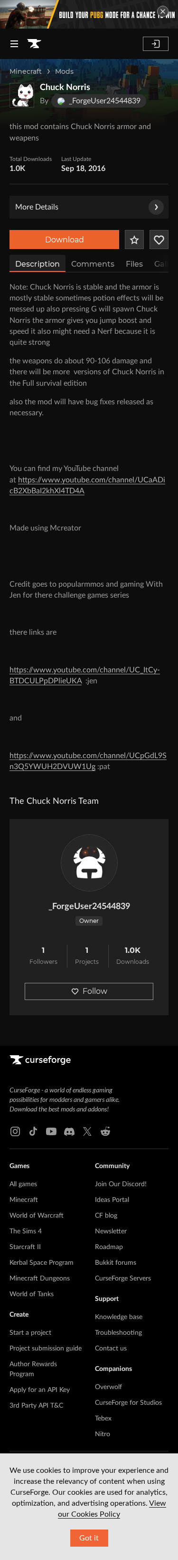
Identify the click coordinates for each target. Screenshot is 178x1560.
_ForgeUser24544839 (89, 906)
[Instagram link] (15, 1131)
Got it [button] (89, 1538)
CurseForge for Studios (128, 1403)
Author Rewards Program (33, 1369)
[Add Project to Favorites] (134, 239)
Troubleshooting (118, 1333)
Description (37, 264)
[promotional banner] (89, 14)
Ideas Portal (112, 1200)
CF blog (106, 1215)
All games (23, 1184)
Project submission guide (45, 1348)
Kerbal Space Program (41, 1263)
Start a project (30, 1333)
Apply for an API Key (39, 1390)
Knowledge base (118, 1317)
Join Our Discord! (121, 1184)
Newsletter (111, 1231)
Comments (92, 264)
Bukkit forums (115, 1263)
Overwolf (108, 1387)
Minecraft (25, 71)
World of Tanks (31, 1294)
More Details (36, 207)
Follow (95, 991)
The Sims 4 (25, 1231)
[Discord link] (69, 1131)
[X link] (87, 1131)
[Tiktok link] (33, 1131)
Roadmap (109, 1247)
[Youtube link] (51, 1131)
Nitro (102, 1434)
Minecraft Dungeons (39, 1278)
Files (134, 264)
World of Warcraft (36, 1215)
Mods (64, 71)
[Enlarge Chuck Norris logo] (21, 95)
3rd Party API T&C (36, 1405)
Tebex (103, 1418)
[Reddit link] (105, 1131)
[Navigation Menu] (14, 44)
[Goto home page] (34, 43)
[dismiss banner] (163, 11)
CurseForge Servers (123, 1278)
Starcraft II (25, 1247)
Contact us (111, 1348)
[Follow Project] (159, 239)
